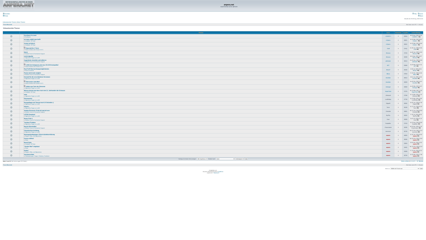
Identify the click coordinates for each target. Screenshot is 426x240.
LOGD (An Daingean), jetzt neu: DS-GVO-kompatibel (42, 65)
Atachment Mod (29, 154)
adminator (388, 61)
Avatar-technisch (29, 43)
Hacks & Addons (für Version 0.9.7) (34, 49)
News (26, 140)
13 (417, 161)
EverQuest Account (30, 35)
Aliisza (388, 73)
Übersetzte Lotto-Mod (32, 82)
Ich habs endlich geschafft (32, 39)
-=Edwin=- (388, 40)
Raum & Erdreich (29, 70)
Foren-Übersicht (7, 24)
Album (421, 16)
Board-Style (28, 142)
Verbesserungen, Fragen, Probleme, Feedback (37, 156)
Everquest (28, 37)
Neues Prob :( (28, 118)
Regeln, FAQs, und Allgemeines (33, 136)
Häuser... (27, 106)
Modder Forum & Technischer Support (35, 53)
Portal (6, 16)
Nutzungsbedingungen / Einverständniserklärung (39, 134)
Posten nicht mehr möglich (32, 73)
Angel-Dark (388, 91)
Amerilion (388, 77)
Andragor (388, 87)
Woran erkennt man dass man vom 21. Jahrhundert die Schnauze (44, 90)
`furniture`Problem (30, 122)
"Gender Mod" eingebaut (31, 146)
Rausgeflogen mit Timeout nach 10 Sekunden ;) (39, 102)
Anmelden (7, 13)
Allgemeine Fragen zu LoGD (32, 57)
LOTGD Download (29, 114)
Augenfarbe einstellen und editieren (35, 60)
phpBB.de (220, 171)
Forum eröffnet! (29, 138)
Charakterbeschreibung (31, 130)
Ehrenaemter (28, 98)
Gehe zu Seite (405, 161)
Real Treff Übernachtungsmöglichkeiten (36, 69)
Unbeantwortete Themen (9, 22)
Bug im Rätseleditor (30, 126)
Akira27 (388, 69)
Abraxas (388, 53)
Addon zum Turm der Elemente (35, 86)
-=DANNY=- (388, 36)
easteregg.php (28, 56)
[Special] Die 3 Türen (32, 48)
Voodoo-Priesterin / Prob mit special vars (37, 110)
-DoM (388, 48)
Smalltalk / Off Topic (30, 41)
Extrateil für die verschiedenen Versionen (37, 77)
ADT (388, 65)
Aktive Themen (21, 22)
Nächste (421, 161)
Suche (421, 13)
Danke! (26, 150)
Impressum (216, 172)
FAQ (415, 13)
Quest (26, 52)
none (25, 94)
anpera (388, 135)
